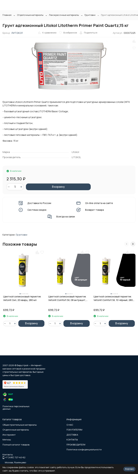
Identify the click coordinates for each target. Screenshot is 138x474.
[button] (126, 243)
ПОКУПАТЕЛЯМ (74, 429)
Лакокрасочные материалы (64, 14)
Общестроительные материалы (20, 424)
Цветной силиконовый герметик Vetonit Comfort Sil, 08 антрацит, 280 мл (67, 298)
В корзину (58, 187)
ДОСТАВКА (72, 434)
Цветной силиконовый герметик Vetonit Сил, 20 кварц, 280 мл (22, 298)
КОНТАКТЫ (72, 439)
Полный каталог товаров (16, 444)
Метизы (7, 439)
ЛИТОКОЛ (17, 32)
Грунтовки (89, 14)
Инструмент (9, 434)
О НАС (69, 424)
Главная (7, 14)
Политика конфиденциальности (84, 449)
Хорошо (129, 468)
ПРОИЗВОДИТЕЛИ (75, 444)
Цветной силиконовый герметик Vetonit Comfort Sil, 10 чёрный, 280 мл (113, 298)
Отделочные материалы (30, 14)
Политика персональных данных (16, 407)
